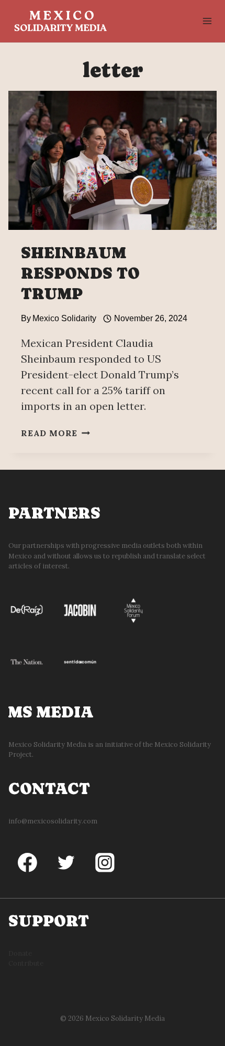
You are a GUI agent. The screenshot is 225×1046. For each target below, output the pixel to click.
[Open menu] (207, 21)
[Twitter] (66, 862)
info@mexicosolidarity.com (52, 821)
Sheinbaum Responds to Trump (80, 273)
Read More (55, 433)
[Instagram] (105, 862)
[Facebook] (27, 862)
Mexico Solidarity (64, 318)
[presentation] (112, 160)
